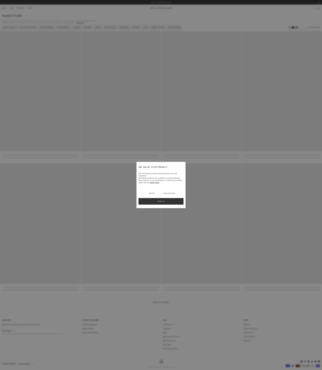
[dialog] (161, 185)
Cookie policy (154, 182)
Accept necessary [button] (169, 193)
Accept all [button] (161, 201)
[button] (152, 193)
